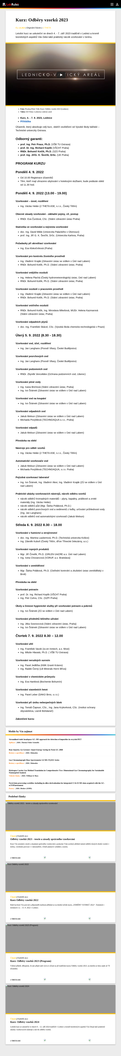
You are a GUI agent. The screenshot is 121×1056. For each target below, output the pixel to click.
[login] (117, 4)
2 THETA (47, 28)
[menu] (112, 4)
